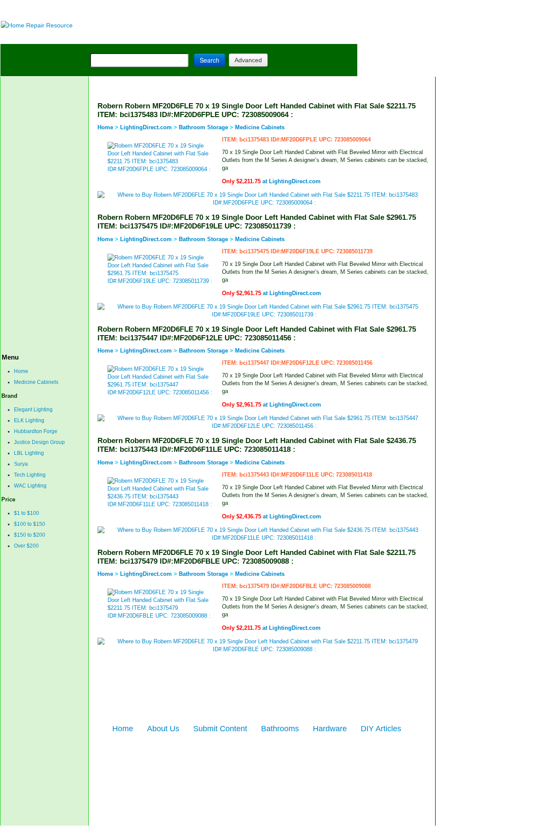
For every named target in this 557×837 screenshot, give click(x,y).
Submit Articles (193, 831)
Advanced (248, 60)
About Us (163, 728)
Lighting (191, 37)
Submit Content (220, 728)
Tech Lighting (30, 475)
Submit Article (323, 37)
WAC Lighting (30, 486)
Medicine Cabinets (36, 382)
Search (209, 60)
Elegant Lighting (33, 410)
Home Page (28, 37)
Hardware (330, 728)
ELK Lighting (29, 420)
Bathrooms (280, 728)
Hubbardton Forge (35, 431)
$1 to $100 (26, 513)
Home (21, 371)
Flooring (152, 37)
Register (227, 831)
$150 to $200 (29, 535)
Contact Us (157, 831)
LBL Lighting (29, 453)
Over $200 (26, 546)
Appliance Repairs (250, 37)
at (271, 181)
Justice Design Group (39, 442)
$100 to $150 (29, 524)
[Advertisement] (218, 10)
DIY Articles (81, 37)
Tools (120, 37)
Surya (21, 464)
